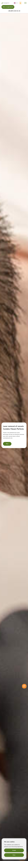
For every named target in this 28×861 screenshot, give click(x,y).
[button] (15, 3)
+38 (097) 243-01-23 (14, 11)
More (7, 443)
